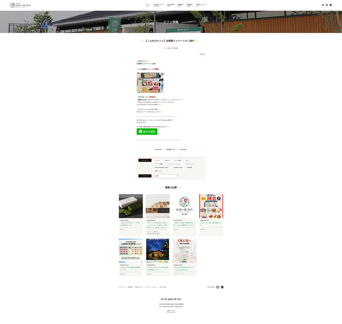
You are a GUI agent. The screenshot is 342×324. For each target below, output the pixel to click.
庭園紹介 (180, 5)
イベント (157, 160)
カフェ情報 (177, 160)
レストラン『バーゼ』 (174, 164)
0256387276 (142, 122)
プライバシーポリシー (151, 287)
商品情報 (189, 167)
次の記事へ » (184, 149)
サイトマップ (122, 287)
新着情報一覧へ (171, 149)
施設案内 (190, 5)
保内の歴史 (170, 5)
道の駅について (159, 5)
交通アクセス (171, 311)
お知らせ (167, 160)
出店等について (201, 5)
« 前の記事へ (158, 149)
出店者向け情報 (177, 167)
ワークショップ (190, 164)
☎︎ (137, 122)
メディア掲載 (159, 164)
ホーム (148, 5)
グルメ (188, 160)
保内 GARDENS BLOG (162, 167)
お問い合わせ (163, 287)
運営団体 (130, 287)
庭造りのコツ (159, 171)
